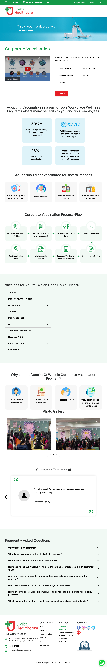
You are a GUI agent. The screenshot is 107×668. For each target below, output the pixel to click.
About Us (43, 630)
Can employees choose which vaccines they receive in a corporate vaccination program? (48, 578)
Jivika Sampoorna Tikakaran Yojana (66, 634)
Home (42, 627)
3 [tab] (53, 454)
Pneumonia (13, 349)
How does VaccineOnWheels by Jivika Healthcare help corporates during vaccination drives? (51, 568)
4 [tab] (56, 454)
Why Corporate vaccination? (22, 547)
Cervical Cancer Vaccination (65, 640)
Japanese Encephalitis (19, 330)
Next (100, 495)
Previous (6, 495)
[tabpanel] (29, 434)
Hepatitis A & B (15, 337)
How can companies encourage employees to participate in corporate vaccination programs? (50, 593)
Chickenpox (14, 305)
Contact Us (44, 645)
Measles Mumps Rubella (20, 298)
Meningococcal (16, 318)
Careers (43, 638)
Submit (62, 93)
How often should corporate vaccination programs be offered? (40, 585)
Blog (41, 641)
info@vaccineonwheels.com (37, 2)
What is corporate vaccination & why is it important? (35, 554)
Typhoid (12, 311)
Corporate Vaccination (64, 628)
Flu (9, 324)
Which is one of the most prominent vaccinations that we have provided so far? (48, 601)
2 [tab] (50, 454)
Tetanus (12, 292)
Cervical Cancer (16, 343)
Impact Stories (46, 634)
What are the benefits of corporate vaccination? (32, 560)
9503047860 (13, 2)
